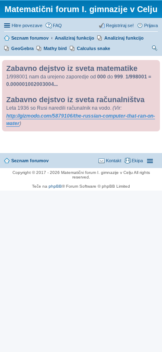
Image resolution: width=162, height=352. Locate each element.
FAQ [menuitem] (57, 25)
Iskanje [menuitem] (155, 49)
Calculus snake (93, 48)
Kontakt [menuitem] (113, 160)
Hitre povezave (27, 25)
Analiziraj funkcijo (124, 37)
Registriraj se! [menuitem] (120, 25)
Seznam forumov (30, 160)
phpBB (55, 186)
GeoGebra (22, 48)
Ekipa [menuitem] (137, 160)
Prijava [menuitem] (151, 25)
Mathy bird (55, 48)
